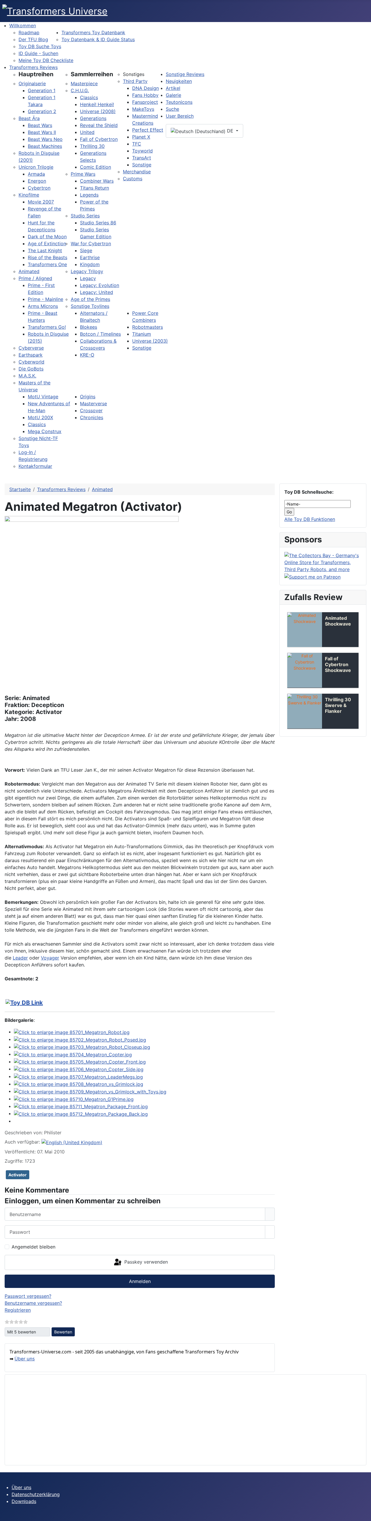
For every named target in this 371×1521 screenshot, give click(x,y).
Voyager (50, 958)
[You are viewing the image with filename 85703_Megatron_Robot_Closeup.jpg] (82, 1047)
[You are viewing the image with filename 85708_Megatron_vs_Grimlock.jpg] (78, 1084)
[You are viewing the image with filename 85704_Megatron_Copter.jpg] (73, 1054)
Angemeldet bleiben (33, 1247)
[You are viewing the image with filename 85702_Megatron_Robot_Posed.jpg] (80, 1039)
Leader (20, 958)
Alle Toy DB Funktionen (309, 519)
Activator (17, 1174)
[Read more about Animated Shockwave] (304, 629)
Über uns (24, 1358)
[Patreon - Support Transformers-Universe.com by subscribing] (312, 576)
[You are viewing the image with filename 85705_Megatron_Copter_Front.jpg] (80, 1061)
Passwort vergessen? (28, 1296)
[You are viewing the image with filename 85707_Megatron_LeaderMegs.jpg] (78, 1076)
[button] (36, 74)
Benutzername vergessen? (33, 1303)
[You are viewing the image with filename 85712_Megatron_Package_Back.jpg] (81, 1113)
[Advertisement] (183, 1419)
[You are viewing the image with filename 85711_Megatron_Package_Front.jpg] (81, 1106)
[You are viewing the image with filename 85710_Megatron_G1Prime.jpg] (74, 1099)
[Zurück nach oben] (363, 1513)
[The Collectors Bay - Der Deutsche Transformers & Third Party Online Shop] (322, 562)
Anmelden (140, 1281)
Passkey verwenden (145, 1262)
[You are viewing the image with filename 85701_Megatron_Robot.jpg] (72, 1032)
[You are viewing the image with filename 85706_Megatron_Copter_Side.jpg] (78, 1069)
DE (230, 131)
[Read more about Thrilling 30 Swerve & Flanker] (304, 711)
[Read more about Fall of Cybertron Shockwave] (304, 670)
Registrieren (18, 1310)
